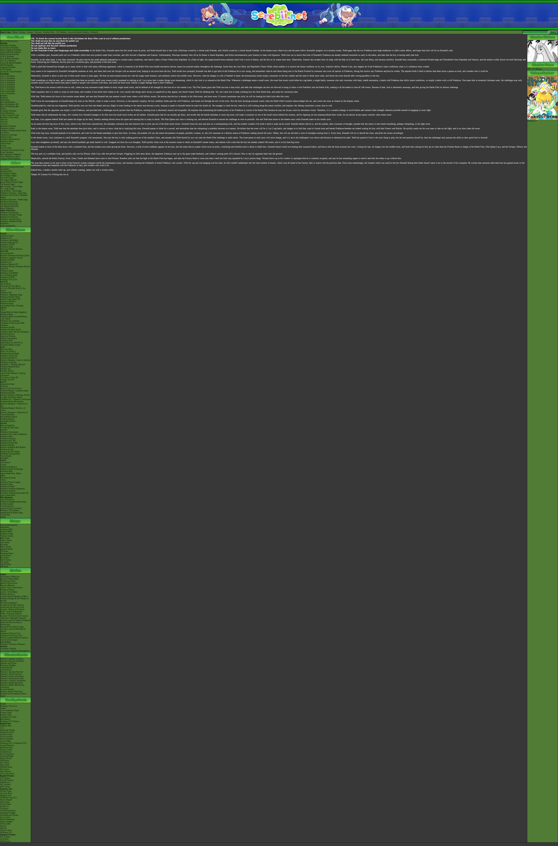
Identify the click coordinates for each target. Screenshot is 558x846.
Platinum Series (6, 553)
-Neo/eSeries (5, 771)
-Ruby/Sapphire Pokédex (10, 50)
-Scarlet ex (4, 806)
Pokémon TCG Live (8, 279)
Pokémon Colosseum (9, 432)
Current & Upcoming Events (12, 150)
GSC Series (5, 542)
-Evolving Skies (7, 754)
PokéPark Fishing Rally (10, 454)
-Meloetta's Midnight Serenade (13, 618)
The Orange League (8, 176)
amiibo (3, 517)
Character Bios (6, 171)
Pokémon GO (6, 238)
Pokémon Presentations (10, 139)
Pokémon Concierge (8, 135)
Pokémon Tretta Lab (8, 356)
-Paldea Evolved (7, 732)
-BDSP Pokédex (7, 65)
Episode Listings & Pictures (12, 167)
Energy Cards (6, 715)
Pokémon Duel (6, 340)
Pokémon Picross (7, 334)
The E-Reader (6, 456)
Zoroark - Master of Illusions (12, 609)
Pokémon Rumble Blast (10, 367)
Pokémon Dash (6, 436)
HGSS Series (5, 555)
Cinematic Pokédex (8, 111)
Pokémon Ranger (7, 445)
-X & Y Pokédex (7, 56)
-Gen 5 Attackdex (7, 85)
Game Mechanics (7, 113)
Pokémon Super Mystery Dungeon (14, 332)
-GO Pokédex (6, 69)
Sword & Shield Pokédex (78, 32)
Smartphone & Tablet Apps (11, 513)
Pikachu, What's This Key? (11, 691)
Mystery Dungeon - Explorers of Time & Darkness (13, 413)
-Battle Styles (6, 758)
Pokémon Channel (7, 438)
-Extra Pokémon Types (9, 710)
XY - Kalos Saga (7, 189)
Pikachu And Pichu (8, 663)
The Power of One (7, 581)
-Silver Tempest (6, 739)
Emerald (3, 430)
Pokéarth (94, 32)
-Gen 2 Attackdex (7, 78)
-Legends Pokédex (8, 67)
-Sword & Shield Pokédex (11, 63)
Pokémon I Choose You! (10, 633)
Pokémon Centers (7, 128)
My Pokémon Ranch (8, 417)
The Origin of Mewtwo (10, 577)
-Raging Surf (5, 795)
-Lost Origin (5, 741)
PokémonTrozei (7, 449)
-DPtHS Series (6, 767)
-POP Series (5, 787)
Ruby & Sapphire (7, 425)
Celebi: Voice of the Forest (11, 588)
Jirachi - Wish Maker (9, 592)
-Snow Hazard (6, 800)
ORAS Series (5, 564)
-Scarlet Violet (6, 734)
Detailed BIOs (6, 532)
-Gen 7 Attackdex (7, 89)
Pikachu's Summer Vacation (11, 659)
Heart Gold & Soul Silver (10, 388)
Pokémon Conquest (8, 362)
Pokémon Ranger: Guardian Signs (14, 391)
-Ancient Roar (6, 793)
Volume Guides (6, 536)
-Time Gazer (5, 824)
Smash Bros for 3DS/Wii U (11, 343)
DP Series (4, 551)
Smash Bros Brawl (7, 421)
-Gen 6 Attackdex (7, 87)
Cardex (3, 109)
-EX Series (4, 769)
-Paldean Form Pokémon (10, 159)
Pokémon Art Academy (10, 321)
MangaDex (4, 527)
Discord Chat (5, 148)
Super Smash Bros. (8, 495)
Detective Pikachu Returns (11, 249)
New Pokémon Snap (8, 275)
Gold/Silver (5, 462)
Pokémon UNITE (7, 245)
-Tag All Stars (6, 830)
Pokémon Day (6, 137)
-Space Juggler (6, 822)
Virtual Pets (5, 515)
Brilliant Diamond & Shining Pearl (14, 255)
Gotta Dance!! (6, 670)
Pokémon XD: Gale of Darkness (13, 434)
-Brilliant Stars (6, 747)
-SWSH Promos (6, 780)
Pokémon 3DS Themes (9, 510)
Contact (30, 32)
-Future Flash (5, 791)
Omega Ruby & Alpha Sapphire (13, 312)
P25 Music (4, 133)
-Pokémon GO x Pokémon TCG (13, 743)
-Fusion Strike (6, 750)
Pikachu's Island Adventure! (12, 676)
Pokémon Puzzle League (10, 482)
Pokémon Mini (6, 471)
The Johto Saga (6, 178)
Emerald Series (6, 549)
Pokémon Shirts (7, 141)
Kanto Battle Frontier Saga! (11, 182)
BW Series (4, 558)
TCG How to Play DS (9, 377)
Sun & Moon (5, 284)
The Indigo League (8, 173)
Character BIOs (6, 529)
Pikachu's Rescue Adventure (12, 661)
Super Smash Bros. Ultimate (12, 306)
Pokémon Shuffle (7, 327)
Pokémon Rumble (7, 393)
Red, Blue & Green (8, 478)
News (2, 41)
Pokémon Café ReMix (9, 240)
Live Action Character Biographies (14, 651)
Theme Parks (5, 143)
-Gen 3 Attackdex (7, 80)
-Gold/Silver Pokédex (9, 48)
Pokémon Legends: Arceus (11, 258)
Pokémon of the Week (9, 117)
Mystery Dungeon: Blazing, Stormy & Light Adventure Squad (15, 396)
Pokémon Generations (9, 213)
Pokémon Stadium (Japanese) (12, 489)
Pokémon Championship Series (13, 130)
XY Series (4, 562)
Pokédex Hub (48, 32)
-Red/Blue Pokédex (8, 45)
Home (14, 32)
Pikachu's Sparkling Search (11, 683)
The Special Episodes (9, 204)
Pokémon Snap (6, 484)
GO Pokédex (61, 32)
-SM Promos (5, 782)
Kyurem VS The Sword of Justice (14, 616)
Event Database (6, 152)
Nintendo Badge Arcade (10, 345)
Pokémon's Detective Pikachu (12, 644)
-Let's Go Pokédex (8, 61)
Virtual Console (7, 506)
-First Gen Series (7, 774)
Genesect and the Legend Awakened (15, 620)
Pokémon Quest (7, 303)
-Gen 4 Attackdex (7, 82)
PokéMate (4, 458)
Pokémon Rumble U (8, 358)
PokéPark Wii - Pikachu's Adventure (15, 399)
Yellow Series (6, 540)
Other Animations (7, 226)
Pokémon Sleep (6, 247)
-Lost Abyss (5, 817)
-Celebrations (6, 752)
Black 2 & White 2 (8, 351)
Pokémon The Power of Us (11, 635)
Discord (38, 32)
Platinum (4, 386)
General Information (8, 525)
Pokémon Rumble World (10, 330)
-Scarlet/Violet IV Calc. (10, 115)
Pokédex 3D (5, 369)
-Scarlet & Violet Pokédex (11, 72)
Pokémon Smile (6, 271)
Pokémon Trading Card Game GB (14, 493)
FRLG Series (5, 547)
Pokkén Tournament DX (10, 299)
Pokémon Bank (6, 314)
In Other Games (6, 504)
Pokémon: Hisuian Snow (10, 219)
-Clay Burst (5, 802)
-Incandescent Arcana (9, 815)
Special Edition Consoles (11, 508)
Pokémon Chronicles (9, 202)
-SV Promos (5, 778)
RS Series (4, 545)
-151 (2, 728)
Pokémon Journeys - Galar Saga (13, 193)
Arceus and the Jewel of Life (12, 607)
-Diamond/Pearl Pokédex (10, 52)
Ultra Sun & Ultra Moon (10, 286)
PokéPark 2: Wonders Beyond (12, 364)
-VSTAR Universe (7, 811)
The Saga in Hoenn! (8, 180)
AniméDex (4, 169)
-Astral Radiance (7, 745)
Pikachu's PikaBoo (8, 665)
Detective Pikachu (7, 301)
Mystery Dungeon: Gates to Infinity (15, 360)
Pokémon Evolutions (9, 217)
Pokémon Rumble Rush (10, 297)
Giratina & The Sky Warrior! (12, 605)
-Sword (3, 826)
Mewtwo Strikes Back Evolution (14, 638)
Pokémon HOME (7, 260)
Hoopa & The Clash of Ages (12, 627)
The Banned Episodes (9, 206)
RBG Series (5, 538)
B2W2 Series (5, 560)
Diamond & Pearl (7, 384)
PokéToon (4, 223)
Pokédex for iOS (7, 380)
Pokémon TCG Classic (9, 721)
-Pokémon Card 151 (8, 798)
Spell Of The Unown (9, 583)
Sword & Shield (7, 253)
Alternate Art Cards (8, 717)
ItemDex (3, 96)
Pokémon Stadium (7, 491)
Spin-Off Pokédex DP (9, 104)
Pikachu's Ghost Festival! (11, 674)
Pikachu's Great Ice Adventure (13, 681)
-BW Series (5, 765)
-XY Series (4, 763)
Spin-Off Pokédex (7, 102)
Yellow (3, 480)
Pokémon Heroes (7, 590)
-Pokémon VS (6, 832)
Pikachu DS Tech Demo (10, 452)
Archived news (11, 41)
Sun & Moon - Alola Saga (11, 191)
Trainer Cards (6, 713)
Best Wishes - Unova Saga (11, 186)
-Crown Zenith (6, 737)
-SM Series (4, 761)
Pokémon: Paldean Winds (11, 221)
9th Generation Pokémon (10, 154)
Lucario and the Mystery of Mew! (14, 596)
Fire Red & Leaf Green (9, 428)
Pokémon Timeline (8, 126)
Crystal (3, 465)
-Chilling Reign (7, 756)
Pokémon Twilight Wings (11, 215)
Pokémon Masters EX (9, 242)
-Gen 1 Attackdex (7, 76)
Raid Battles (5, 719)
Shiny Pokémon (7, 208)
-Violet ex (4, 808)
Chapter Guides (6, 534)
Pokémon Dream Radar (9, 354)
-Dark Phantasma (7, 819)
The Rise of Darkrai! (8, 603)
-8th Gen (4, 122)
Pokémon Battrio (7, 419)
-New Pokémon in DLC (10, 157)
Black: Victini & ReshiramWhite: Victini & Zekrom (11, 612)
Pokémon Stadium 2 (8, 467)
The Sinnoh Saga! (7, 184)
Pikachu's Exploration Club (12, 678)
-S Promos (4, 839)
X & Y (3, 310)
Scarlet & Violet (7, 236)
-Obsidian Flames (7, 730)
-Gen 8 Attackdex (7, 91)
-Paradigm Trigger (7, 813)
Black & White (6, 349)
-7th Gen (4, 124)
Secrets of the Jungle (8, 640)
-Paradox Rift (5, 726)
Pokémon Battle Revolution (12, 401)
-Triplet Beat (5, 804)
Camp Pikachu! (6, 667)
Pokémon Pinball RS (8, 443)
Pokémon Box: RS (7, 441)
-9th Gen (4, 120)
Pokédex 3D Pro (7, 371)
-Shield (3, 828)
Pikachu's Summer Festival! (11, 672)
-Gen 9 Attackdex (7, 93)
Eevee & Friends (7, 689)
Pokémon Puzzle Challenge (11, 469)
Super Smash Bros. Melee (10, 473)
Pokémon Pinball (7, 486)
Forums (22, 32)
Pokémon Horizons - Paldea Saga (14, 199)
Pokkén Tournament (8, 338)
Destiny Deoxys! (7, 594)
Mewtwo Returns (7, 585)
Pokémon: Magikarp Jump (11, 295)
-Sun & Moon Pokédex (9, 59)
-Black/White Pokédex (9, 54)
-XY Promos (5, 784)
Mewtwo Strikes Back (9, 579)
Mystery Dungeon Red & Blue (13, 447)
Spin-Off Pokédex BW (9, 106)
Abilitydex (5, 100)
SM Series (4, 566)
